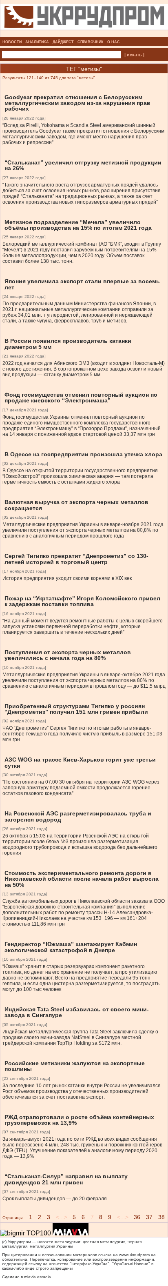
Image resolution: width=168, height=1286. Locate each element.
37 (149, 1217)
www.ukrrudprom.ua (137, 1255)
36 (137, 1217)
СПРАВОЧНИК (90, 42)
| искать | (134, 54)
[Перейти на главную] (84, 34)
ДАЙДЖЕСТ (63, 42)
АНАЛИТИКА (37, 42)
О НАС (113, 42)
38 (161, 1217)
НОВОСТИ (12, 42)
